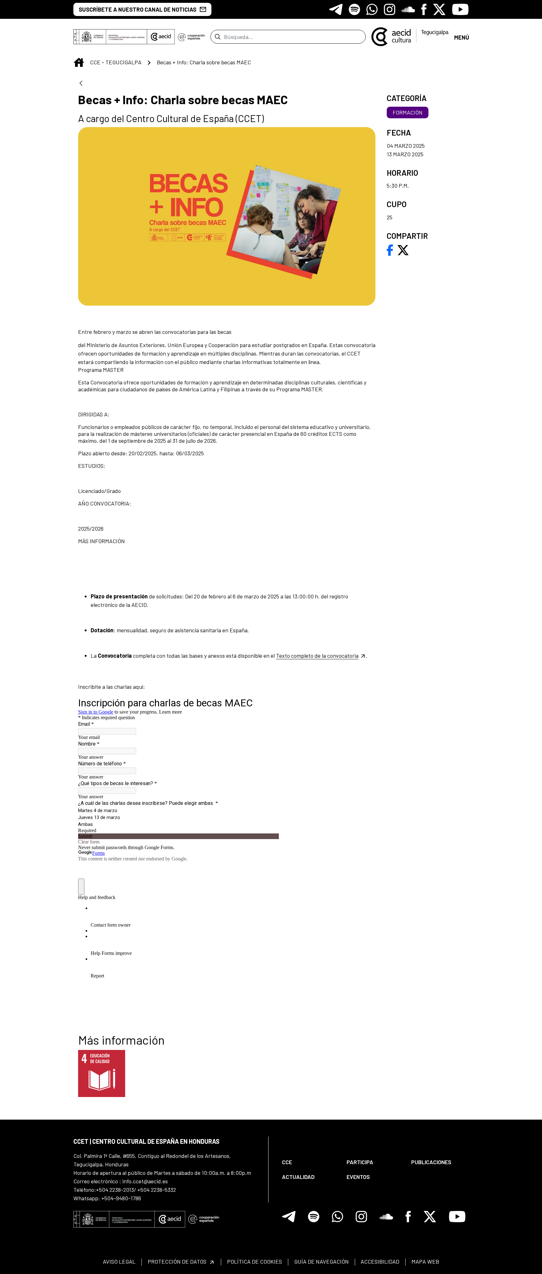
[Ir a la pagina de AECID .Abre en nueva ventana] (161, 36)
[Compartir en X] (403, 249)
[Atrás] (81, 83)
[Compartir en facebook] (390, 249)
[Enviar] (217, 37)
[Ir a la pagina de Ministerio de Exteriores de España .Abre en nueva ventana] (110, 36)
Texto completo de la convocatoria (317, 655)
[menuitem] (309, 1162)
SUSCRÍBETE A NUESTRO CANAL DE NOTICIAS (137, 9)
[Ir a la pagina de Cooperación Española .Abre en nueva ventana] (191, 36)
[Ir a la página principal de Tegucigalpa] (410, 36)
